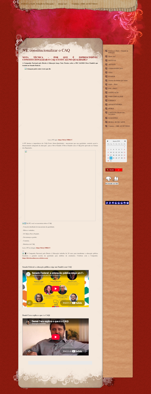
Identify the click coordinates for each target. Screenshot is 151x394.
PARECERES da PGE (115, 96)
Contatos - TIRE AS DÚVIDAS (84, 3)
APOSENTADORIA (115, 104)
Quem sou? (62, 3)
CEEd (110, 72)
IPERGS (111, 108)
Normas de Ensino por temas (118, 80)
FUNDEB (111, 76)
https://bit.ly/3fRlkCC (65, 140)
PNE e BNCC (112, 88)
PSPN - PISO (112, 84)
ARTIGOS (111, 64)
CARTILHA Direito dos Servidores (116, 113)
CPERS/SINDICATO (115, 68)
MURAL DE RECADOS (116, 122)
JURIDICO (112, 100)
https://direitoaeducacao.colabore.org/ (35, 258)
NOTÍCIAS (112, 60)
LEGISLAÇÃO (113, 92)
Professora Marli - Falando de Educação (37, 3)
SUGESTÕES (113, 118)
